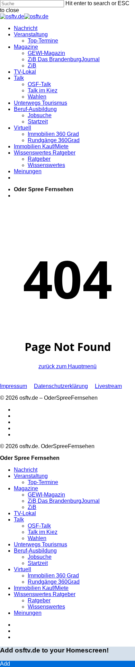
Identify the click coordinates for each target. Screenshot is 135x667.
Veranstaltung (31, 476)
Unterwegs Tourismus (40, 544)
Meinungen (28, 613)
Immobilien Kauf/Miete (41, 588)
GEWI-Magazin (46, 495)
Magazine (26, 488)
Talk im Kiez (42, 532)
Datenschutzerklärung (61, 386)
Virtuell (22, 569)
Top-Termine (43, 482)
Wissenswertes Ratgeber (44, 594)
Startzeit (38, 563)
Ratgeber (39, 600)
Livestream (108, 386)
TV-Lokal (25, 513)
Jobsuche (40, 557)
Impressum (13, 386)
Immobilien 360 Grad (53, 575)
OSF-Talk (39, 526)
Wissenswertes (46, 607)
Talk (19, 519)
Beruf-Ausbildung (35, 551)
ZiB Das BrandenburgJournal (64, 501)
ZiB (32, 507)
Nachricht (25, 470)
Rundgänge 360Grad (54, 582)
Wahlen (37, 538)
